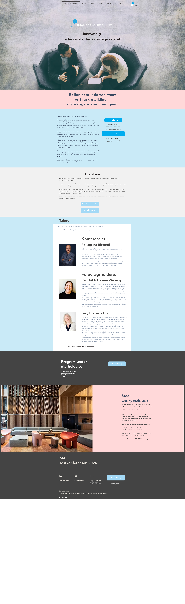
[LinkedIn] (66, 497)
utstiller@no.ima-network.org (67, 198)
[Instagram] (63, 497)
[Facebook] (60, 497)
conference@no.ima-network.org (97, 493)
